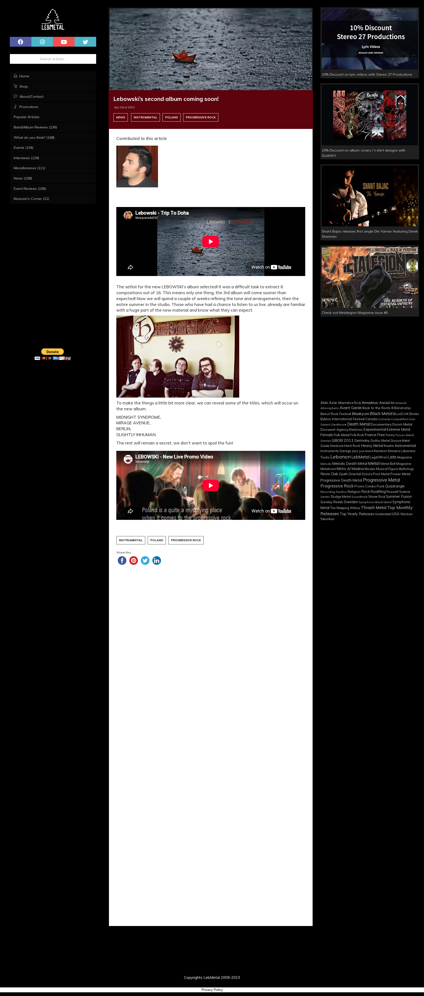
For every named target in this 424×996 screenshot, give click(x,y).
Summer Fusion (399, 496)
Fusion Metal (405, 435)
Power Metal (400, 474)
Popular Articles (27, 117)
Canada (371, 419)
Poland (171, 117)
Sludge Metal (341, 496)
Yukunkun (327, 519)
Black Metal (381, 413)
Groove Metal (400, 441)
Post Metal (381, 474)
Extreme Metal (398, 429)
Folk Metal (342, 435)
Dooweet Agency (334, 429)
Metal (374, 463)
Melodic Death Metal (349, 463)
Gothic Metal (380, 441)
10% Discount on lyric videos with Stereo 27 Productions (367, 74)
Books (414, 414)
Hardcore (336, 446)
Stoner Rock (376, 496)
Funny (390, 435)
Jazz (355, 451)
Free (381, 434)
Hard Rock (352, 445)
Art (392, 403)
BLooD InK (401, 414)
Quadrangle (395, 486)
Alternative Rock (349, 403)
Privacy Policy (212, 990)
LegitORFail (378, 457)
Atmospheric (329, 408)
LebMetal (360, 456)
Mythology (406, 469)
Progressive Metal (381, 480)
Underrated (383, 514)
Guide (324, 446)
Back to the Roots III (378, 408)
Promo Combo (365, 486)
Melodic (326, 464)
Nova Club (329, 473)
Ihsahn (389, 445)
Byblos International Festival (342, 419)
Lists (391, 456)
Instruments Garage (335, 451)
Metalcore (328, 469)
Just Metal (366, 451)
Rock (365, 491)
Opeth (343, 474)
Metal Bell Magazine (396, 464)
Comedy (384, 419)
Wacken (406, 514)
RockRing (378, 491)
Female (326, 434)
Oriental (354, 474)
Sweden (351, 501)
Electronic (356, 429)
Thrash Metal (373, 507)
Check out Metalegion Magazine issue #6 (355, 312)
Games (325, 441)
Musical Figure (387, 469)
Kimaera (394, 451)
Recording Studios (333, 492)
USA (395, 514)
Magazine (404, 457)
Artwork (400, 403)
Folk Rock (357, 435)
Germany (362, 440)
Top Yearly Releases (357, 514)
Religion (354, 491)
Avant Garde (351, 407)
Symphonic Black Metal (375, 502)
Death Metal (358, 424)
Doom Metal (402, 424)
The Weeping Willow (345, 508)
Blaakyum (360, 413)
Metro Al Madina (350, 469)
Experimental (374, 429)
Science (404, 492)
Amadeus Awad (376, 402)
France (370, 434)
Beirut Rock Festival (335, 414)
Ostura (367, 474)
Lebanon (340, 457)
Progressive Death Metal (341, 480)
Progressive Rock (201, 117)
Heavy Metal (372, 445)
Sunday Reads (331, 502)
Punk (380, 486)
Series (325, 496)
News (120, 117)
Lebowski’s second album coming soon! (166, 98)
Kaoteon (380, 451)
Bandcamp (402, 408)
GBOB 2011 (343, 440)
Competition (400, 419)
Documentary (381, 424)
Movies (370, 469)
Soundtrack (359, 496)
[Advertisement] (210, 630)
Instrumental (145, 117)
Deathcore (338, 424)
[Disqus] (210, 747)
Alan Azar (328, 403)
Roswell (392, 492)
